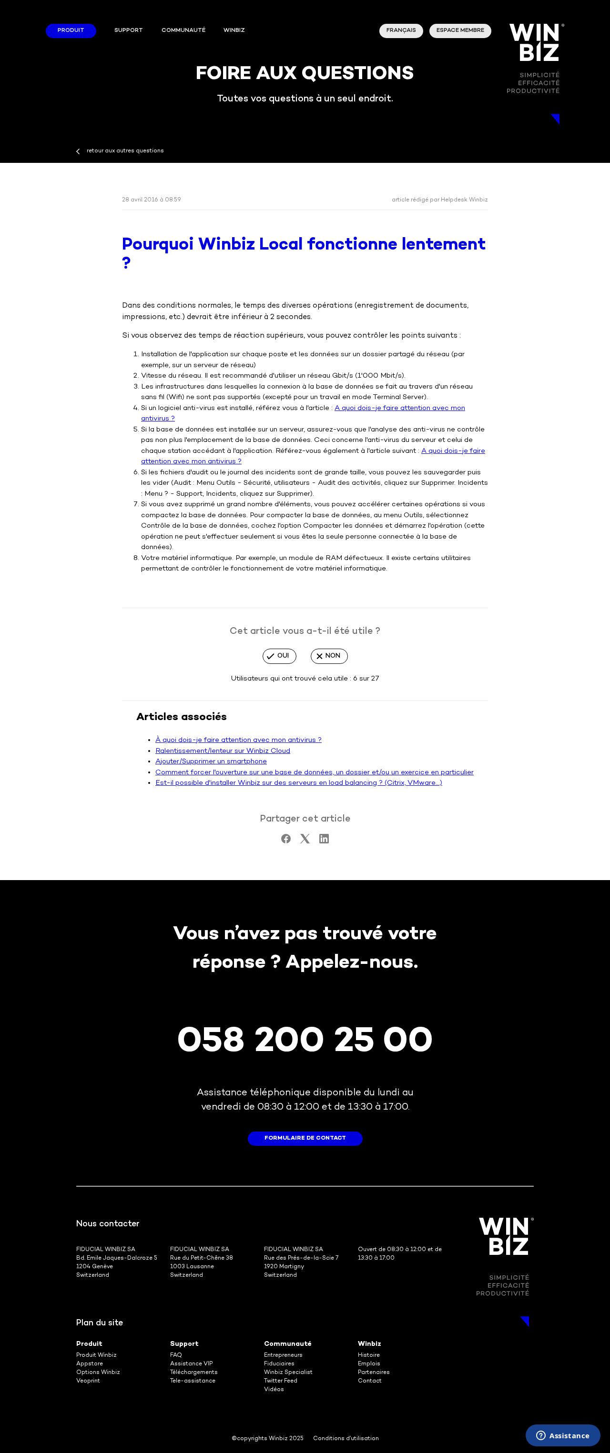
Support (128, 31)
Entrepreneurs (283, 1356)
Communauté (183, 31)
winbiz (234, 31)
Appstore (89, 1364)
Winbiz (369, 1344)
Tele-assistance (192, 1381)
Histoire (369, 1356)
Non (332, 656)
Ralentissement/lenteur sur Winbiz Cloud (222, 751)
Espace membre (460, 31)
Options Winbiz (98, 1373)
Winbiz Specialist (288, 1373)
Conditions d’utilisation (346, 1439)
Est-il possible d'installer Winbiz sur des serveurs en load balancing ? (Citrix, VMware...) (298, 783)
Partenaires (374, 1373)
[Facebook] (286, 841)
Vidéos (274, 1390)
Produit (71, 31)
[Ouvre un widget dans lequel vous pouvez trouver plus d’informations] (563, 1436)
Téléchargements (194, 1373)
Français (401, 31)
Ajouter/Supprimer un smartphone (211, 761)
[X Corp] (305, 841)
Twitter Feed (280, 1381)
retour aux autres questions (125, 151)
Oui (283, 656)
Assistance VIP (191, 1364)
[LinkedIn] (324, 841)
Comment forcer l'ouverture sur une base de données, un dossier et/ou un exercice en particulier (314, 772)
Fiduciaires (279, 1364)
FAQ (176, 1356)
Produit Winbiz (96, 1356)
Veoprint (88, 1381)
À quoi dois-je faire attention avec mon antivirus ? (238, 740)
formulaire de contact (305, 1138)
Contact (370, 1381)
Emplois (369, 1364)
